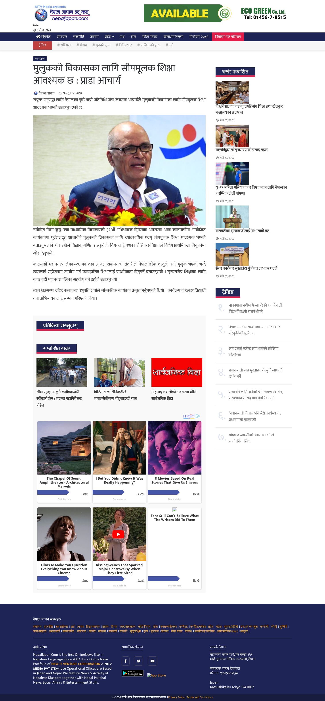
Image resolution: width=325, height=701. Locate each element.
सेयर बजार (177, 631)
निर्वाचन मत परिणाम (228, 37)
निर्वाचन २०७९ (198, 37)
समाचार (62, 37)
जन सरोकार (40, 59)
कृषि (145, 631)
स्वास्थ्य (102, 631)
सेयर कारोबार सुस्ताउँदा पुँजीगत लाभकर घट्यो (246, 268)
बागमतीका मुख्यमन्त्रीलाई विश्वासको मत (242, 231)
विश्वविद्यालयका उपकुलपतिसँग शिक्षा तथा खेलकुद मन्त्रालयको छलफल (249, 109)
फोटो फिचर (149, 37)
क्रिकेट (164, 631)
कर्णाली (264, 626)
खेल (133, 37)
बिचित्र (92, 631)
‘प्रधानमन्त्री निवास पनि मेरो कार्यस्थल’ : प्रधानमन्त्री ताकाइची (255, 416)
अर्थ (122, 37)
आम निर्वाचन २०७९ (227, 631)
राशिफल (66, 45)
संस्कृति (244, 631)
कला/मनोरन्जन (173, 37)
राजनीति (78, 37)
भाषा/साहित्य (39, 631)
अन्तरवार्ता (54, 631)
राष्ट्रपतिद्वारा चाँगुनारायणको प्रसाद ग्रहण (242, 150)
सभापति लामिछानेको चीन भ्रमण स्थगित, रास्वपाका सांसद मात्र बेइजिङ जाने (256, 395)
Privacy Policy (176, 697)
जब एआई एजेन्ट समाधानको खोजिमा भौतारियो (253, 351)
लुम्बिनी (283, 626)
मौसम (83, 45)
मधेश (219, 626)
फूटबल (155, 631)
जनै (171, 45)
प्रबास (105, 626)
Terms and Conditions (200, 697)
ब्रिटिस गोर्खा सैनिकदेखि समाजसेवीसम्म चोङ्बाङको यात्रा (115, 395)
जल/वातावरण (128, 626)
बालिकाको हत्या (150, 45)
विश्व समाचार (93, 626)
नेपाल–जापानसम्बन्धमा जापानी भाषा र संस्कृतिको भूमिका (254, 330)
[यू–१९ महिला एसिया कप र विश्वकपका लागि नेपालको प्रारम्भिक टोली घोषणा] (254, 173)
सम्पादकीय (68, 631)
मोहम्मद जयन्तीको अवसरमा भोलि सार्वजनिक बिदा (251, 438)
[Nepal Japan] (63, 13)
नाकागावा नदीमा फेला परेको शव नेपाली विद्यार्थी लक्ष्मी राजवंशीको (255, 308)
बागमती (113, 631)
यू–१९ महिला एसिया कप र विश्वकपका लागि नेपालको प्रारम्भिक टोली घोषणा (251, 190)
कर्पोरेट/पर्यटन (198, 626)
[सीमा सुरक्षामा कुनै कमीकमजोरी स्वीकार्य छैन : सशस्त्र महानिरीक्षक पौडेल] (61, 372)
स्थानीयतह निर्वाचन (204, 631)
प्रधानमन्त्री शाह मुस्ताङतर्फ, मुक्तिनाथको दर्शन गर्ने (255, 373)
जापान (94, 37)
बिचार (114, 626)
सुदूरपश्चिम (135, 631)
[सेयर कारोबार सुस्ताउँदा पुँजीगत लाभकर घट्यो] (254, 254)
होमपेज (45, 37)
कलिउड (183, 626)
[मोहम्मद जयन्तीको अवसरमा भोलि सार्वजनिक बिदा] (176, 372)
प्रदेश (108, 37)
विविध (188, 631)
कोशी (274, 626)
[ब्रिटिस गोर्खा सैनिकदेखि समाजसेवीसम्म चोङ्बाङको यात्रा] (119, 372)
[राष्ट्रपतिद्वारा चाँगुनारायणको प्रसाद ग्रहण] (254, 136)
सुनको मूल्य (103, 45)
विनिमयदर (125, 45)
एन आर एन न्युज (249, 626)
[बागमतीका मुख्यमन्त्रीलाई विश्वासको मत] (254, 216)
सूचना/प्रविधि (231, 626)
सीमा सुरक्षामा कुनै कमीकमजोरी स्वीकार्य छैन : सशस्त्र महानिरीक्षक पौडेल (59, 399)
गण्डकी (123, 631)
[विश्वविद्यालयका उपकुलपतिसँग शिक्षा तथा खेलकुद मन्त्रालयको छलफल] (254, 92)
